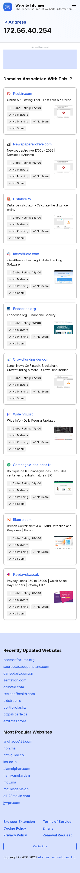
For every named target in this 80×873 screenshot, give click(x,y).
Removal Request (57, 835)
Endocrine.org (24, 309)
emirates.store (14, 721)
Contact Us (40, 846)
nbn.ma (9, 748)
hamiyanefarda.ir (17, 775)
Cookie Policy (14, 828)
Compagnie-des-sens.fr (32, 465)
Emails (48, 828)
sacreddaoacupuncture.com (26, 666)
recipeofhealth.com (19, 694)
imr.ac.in (10, 762)
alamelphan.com (16, 768)
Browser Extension (19, 821)
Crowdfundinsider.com (31, 359)
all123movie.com (16, 796)
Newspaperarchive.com (32, 144)
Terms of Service (57, 821)
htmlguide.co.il (14, 755)
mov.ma (9, 782)
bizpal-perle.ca (15, 714)
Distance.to (22, 199)
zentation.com (14, 680)
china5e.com (13, 687)
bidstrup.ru (12, 700)
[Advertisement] (40, 59)
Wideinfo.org (23, 414)
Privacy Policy (15, 835)
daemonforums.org (19, 660)
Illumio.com (22, 520)
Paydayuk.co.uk (26, 574)
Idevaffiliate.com (26, 254)
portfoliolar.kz (14, 707)
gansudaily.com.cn (18, 673)
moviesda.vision (16, 789)
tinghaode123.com (17, 741)
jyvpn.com (11, 802)
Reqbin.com (22, 93)
